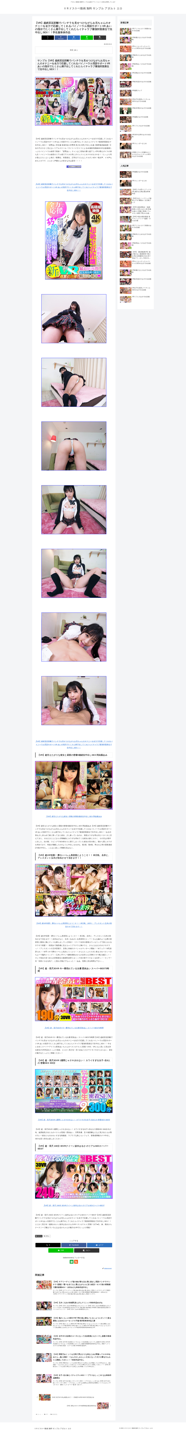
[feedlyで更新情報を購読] (72, 1262)
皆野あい (47, 1236)
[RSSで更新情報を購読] (76, 1262)
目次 (71, 50)
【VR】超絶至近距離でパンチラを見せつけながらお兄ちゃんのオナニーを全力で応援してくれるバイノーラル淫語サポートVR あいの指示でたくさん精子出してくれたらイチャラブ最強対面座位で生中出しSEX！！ (74, 187)
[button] (100, 37)
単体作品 (39, 1236)
